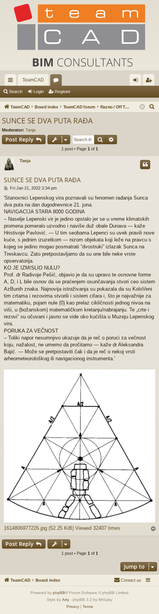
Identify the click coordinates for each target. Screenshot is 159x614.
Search (15, 91)
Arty (65, 599)
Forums (57, 81)
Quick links (12, 81)
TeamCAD (33, 80)
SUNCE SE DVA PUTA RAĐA (47, 121)
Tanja (30, 130)
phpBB (59, 593)
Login (39, 91)
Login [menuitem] (137, 81)
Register (63, 91)
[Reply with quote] (145, 164)
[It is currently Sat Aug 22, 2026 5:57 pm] (142, 107)
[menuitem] (152, 107)
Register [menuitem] (150, 81)
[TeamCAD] (79, 35)
